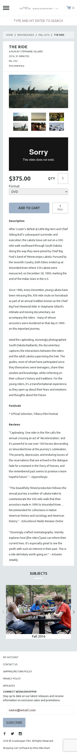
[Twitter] (12, 733)
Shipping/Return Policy (17, 671)
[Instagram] (20, 733)
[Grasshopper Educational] (38, 8)
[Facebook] (4, 733)
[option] (38, 612)
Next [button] (74, 612)
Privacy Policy (12, 678)
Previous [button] (3, 612)
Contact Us (10, 664)
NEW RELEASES (25, 35)
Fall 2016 (44, 35)
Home (9, 35)
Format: (14, 186)
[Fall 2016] (38, 609)
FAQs (60, 207)
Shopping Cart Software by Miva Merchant (26, 748)
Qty (51, 178)
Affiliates (9, 685)
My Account (10, 657)
